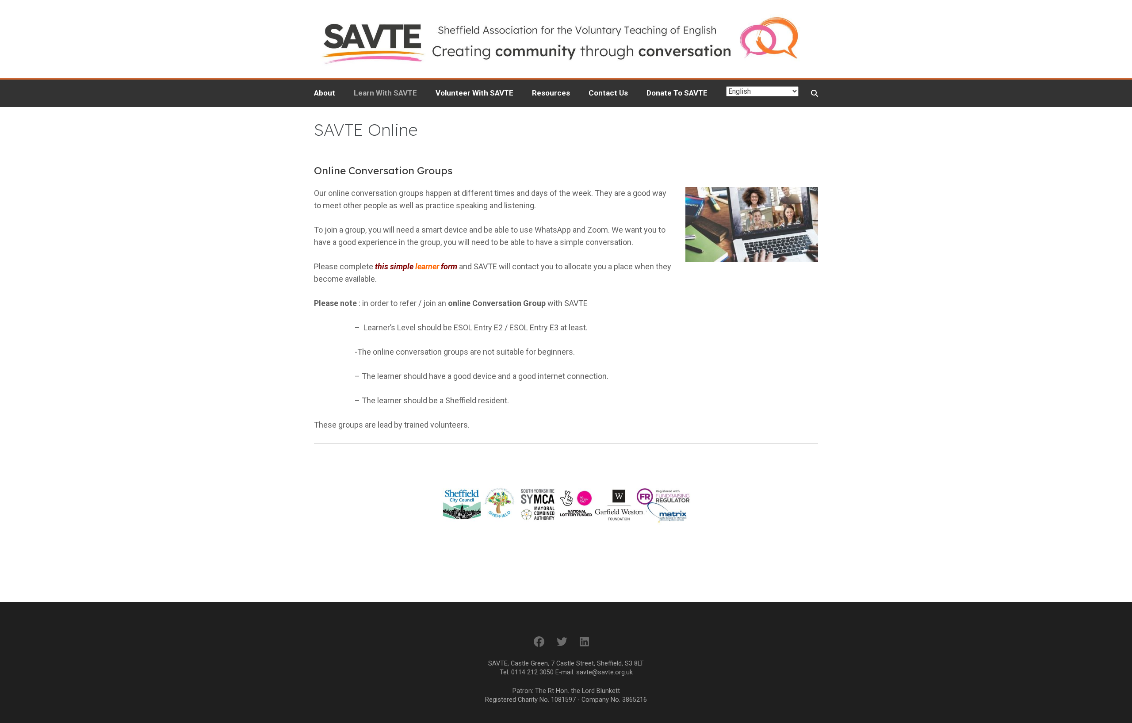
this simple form (416, 266)
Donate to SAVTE (677, 92)
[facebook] (539, 642)
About (324, 92)
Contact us (608, 92)
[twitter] (562, 642)
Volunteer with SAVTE (474, 92)
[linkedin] (584, 642)
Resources (551, 92)
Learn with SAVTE (385, 92)
